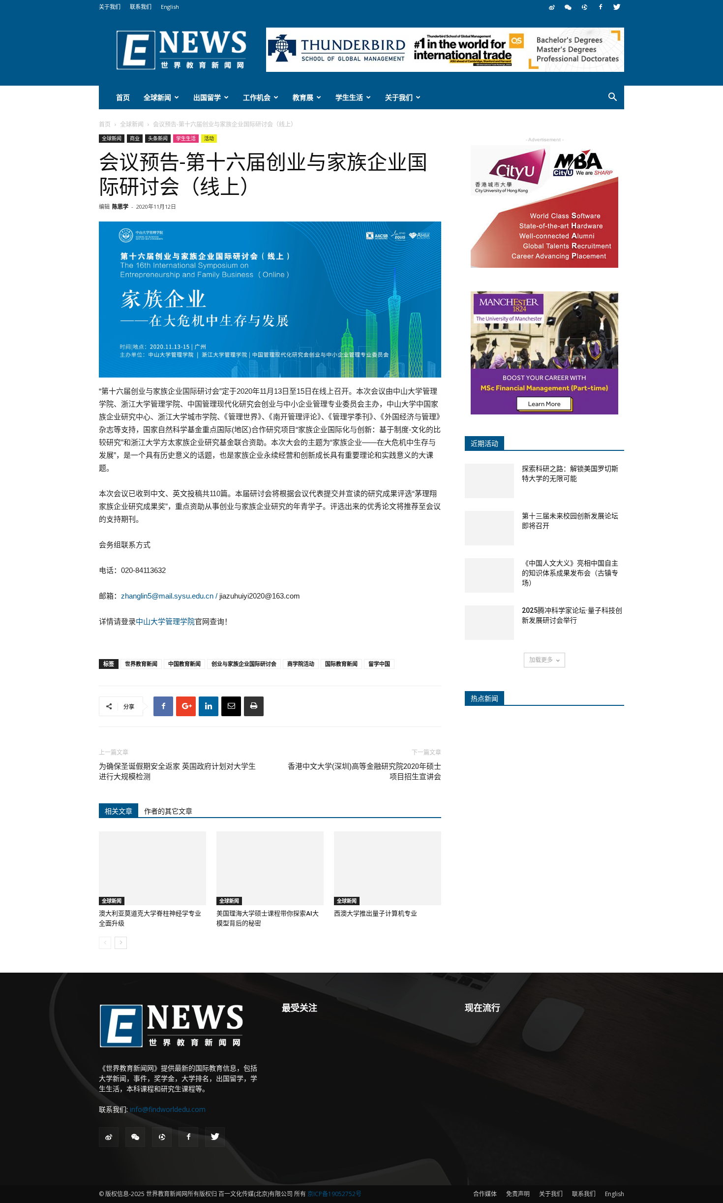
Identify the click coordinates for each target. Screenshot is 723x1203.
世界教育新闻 (141, 663)
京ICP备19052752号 (334, 1194)
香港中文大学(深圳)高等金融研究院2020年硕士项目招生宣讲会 (364, 771)
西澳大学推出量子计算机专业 (375, 913)
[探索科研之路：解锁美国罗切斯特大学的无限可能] (489, 481)
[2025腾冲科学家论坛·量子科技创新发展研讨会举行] (489, 622)
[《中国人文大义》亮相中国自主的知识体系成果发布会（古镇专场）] (489, 575)
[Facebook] (600, 7)
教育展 (303, 97)
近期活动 (484, 443)
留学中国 (379, 663)
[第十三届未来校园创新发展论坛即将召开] (489, 528)
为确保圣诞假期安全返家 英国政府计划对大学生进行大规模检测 (177, 771)
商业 (135, 138)
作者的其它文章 (168, 811)
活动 (209, 138)
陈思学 (120, 206)
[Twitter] (616, 7)
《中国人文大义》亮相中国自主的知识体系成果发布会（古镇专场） (570, 573)
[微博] (551, 7)
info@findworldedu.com (168, 1109)
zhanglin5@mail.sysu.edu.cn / (169, 596)
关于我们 (109, 6)
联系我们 (140, 6)
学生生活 (349, 97)
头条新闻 (158, 138)
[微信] (568, 7)
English (170, 6)
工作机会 (257, 97)
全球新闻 (157, 97)
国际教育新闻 (341, 663)
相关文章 (118, 811)
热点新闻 (484, 698)
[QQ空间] (584, 7)
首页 (123, 97)
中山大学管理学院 (165, 621)
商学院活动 (300, 663)
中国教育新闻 (184, 663)
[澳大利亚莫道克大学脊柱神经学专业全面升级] (152, 868)
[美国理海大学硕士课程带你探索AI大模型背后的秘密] (270, 868)
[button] (612, 98)
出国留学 (207, 97)
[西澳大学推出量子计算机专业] (387, 868)
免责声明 (518, 1194)
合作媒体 (485, 1194)
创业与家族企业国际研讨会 (243, 663)
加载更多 (541, 660)
